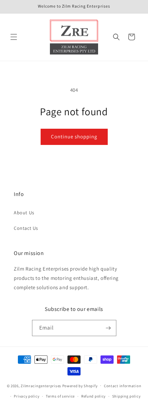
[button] (13, 37)
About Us (24, 212)
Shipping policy (126, 396)
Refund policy (93, 396)
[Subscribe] (108, 328)
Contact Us (26, 228)
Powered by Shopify (80, 385)
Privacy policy (26, 396)
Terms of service (60, 396)
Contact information (122, 385)
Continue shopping (74, 136)
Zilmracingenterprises (41, 385)
